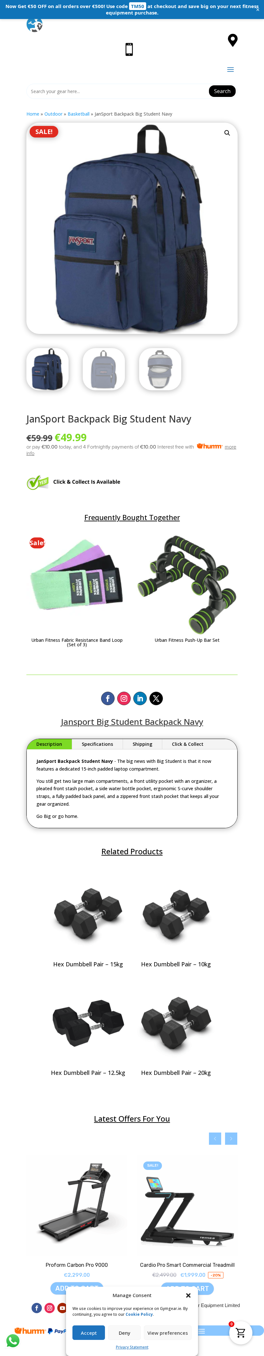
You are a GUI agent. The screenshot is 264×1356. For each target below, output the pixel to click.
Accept (89, 1333)
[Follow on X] (156, 698)
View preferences (167, 1333)
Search (222, 91)
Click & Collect (187, 744)
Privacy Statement (132, 1347)
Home (32, 114)
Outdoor (53, 114)
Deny (124, 1333)
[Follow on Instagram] (124, 698)
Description (49, 744)
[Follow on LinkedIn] (140, 698)
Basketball (79, 114)
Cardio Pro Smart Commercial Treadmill (187, 1265)
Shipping (142, 744)
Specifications (97, 744)
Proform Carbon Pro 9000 (77, 1265)
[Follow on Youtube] (62, 1308)
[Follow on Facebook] (108, 698)
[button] (188, 1295)
